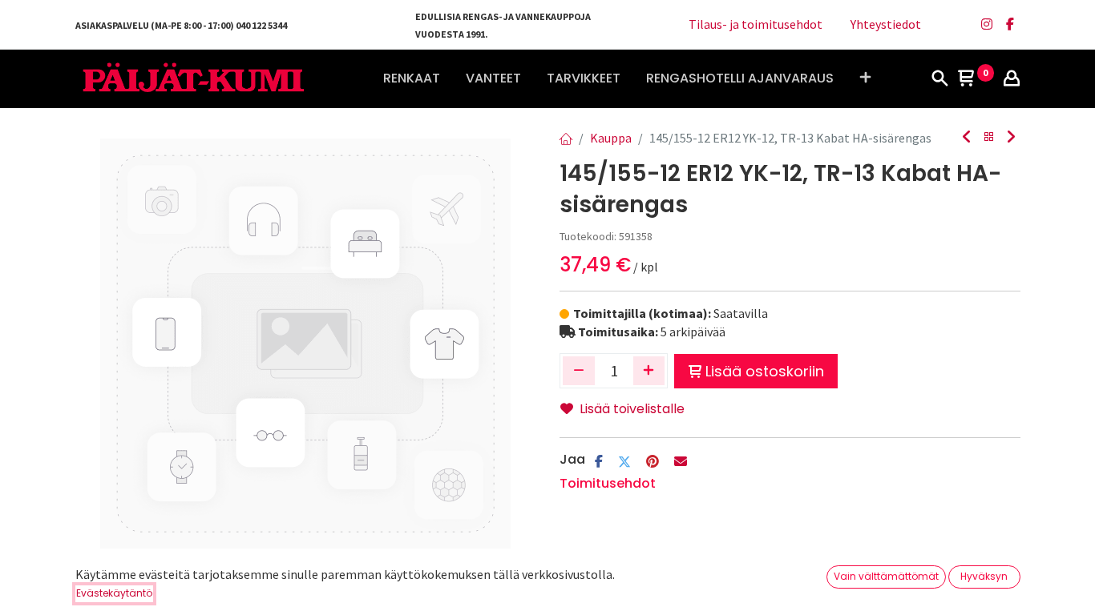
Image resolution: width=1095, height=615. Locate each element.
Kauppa (611, 138)
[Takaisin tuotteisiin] (989, 137)
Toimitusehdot (608, 483)
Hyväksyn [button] (984, 576)
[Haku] (939, 79)
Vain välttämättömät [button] (886, 576)
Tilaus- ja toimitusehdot (755, 24)
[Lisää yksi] (649, 370)
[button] (865, 78)
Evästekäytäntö (114, 593)
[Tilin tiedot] (1011, 79)
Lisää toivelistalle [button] (632, 409)
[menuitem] (411, 78)
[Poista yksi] (579, 370)
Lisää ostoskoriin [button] (764, 371)
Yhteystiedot (886, 24)
